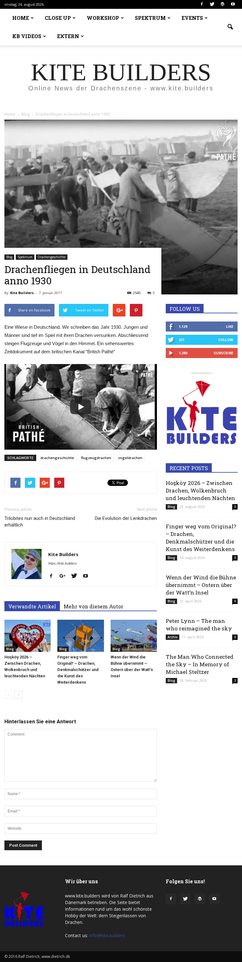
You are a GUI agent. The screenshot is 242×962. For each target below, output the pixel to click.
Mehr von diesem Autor (93, 606)
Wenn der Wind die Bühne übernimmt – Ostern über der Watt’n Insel (201, 585)
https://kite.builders (62, 563)
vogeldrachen (130, 457)
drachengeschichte (57, 457)
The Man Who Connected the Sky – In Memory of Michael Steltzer (199, 664)
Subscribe (223, 352)
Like (229, 326)
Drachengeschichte (52, 257)
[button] (230, 27)
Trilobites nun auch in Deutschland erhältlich (39, 521)
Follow (225, 339)
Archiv (172, 637)
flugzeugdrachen (96, 457)
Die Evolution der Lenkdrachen (126, 518)
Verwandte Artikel (32, 606)
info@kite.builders (107, 935)
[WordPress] (222, 4)
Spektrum (25, 257)
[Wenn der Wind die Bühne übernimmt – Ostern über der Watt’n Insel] (134, 636)
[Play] (80, 406)
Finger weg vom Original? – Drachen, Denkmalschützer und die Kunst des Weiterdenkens (78, 670)
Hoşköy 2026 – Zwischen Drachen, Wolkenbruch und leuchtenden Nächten (200, 490)
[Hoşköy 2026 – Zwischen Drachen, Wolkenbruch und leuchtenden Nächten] (27, 636)
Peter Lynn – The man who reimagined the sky (199, 624)
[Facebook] (201, 4)
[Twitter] (212, 4)
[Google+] (65, 576)
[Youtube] (233, 4)
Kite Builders (22, 292)
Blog (9, 257)
